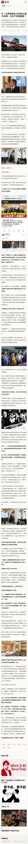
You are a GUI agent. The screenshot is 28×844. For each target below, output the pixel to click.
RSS (26, 841)
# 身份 (3, 747)
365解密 (4, 838)
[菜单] (26, 2)
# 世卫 (3, 744)
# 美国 (19, 744)
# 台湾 (8, 744)
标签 (23, 841)
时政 (14, 10)
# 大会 (14, 744)
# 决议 (24, 744)
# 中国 (8, 747)
